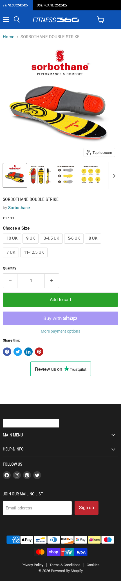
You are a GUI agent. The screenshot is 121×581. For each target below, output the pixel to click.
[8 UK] (93, 245)
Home (8, 37)
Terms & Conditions (65, 565)
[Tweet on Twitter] (18, 351)
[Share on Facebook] (7, 351)
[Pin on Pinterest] (39, 351)
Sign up (86, 507)
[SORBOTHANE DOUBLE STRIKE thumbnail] (15, 175)
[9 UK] (31, 245)
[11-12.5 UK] (34, 258)
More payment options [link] (60, 331)
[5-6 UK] (74, 245)
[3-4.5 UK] (52, 245)
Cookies (93, 565)
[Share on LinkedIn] (28, 351)
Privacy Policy (32, 565)
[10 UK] (13, 245)
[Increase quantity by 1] (52, 280)
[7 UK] (11, 258)
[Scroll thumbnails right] (113, 175)
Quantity (9, 268)
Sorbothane (19, 207)
